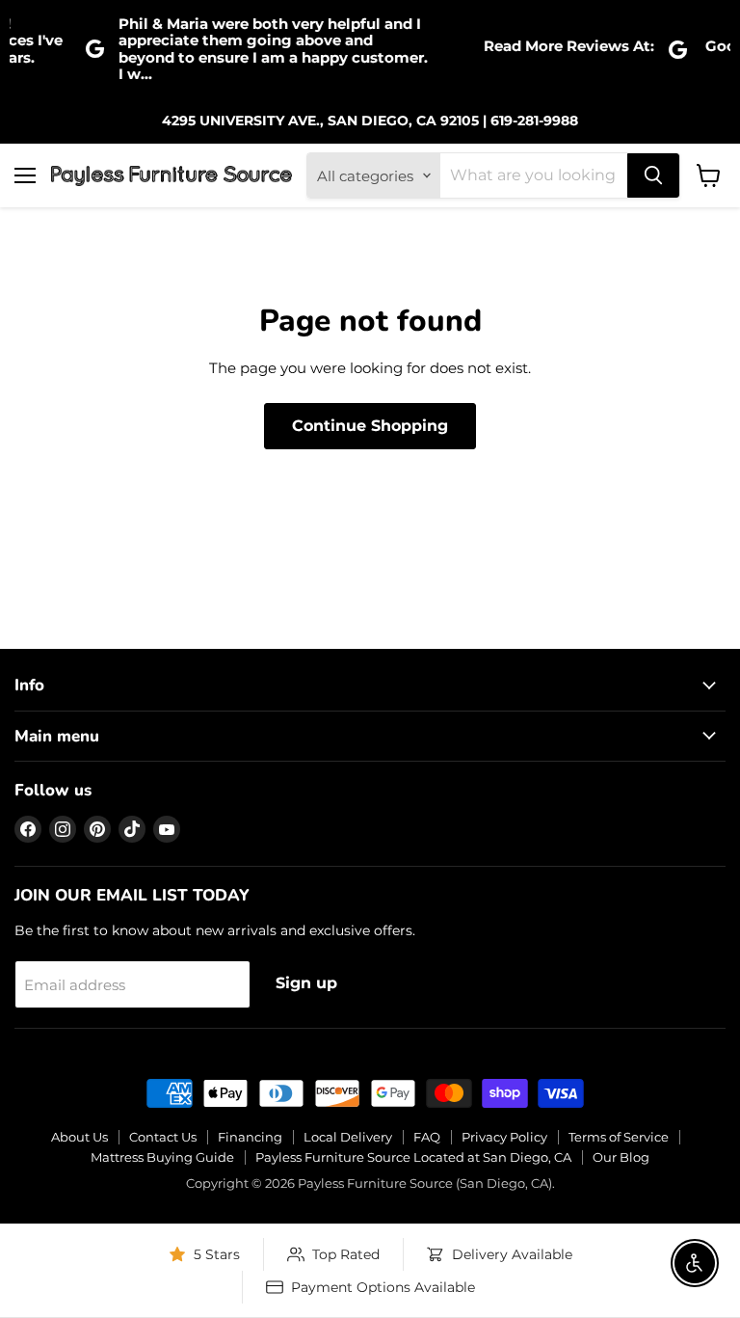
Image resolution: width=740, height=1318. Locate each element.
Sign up (306, 983)
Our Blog (621, 1157)
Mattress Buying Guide (162, 1157)
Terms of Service (618, 1136)
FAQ (426, 1136)
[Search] (653, 175)
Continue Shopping (370, 426)
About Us (79, 1136)
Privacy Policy (504, 1136)
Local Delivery (348, 1136)
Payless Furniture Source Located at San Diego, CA (413, 1157)
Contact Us (163, 1136)
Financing (250, 1136)
